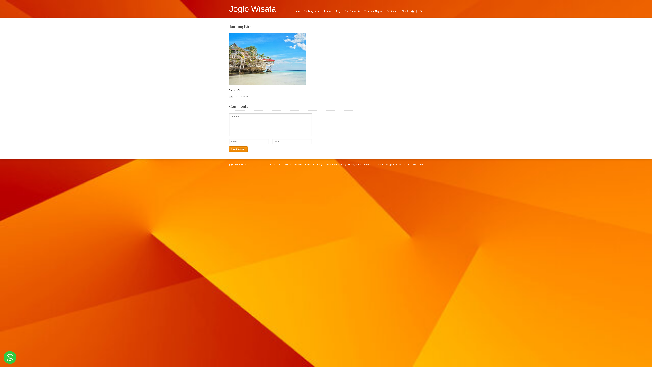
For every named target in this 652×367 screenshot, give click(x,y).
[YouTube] (412, 11)
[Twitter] (421, 11)
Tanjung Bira (240, 26)
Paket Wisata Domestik (291, 164)
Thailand (379, 164)
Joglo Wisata (252, 9)
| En (421, 164)
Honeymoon (354, 164)
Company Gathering (335, 164)
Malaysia (404, 164)
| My (413, 164)
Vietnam (368, 164)
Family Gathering (313, 164)
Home (273, 164)
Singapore (391, 164)
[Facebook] (417, 11)
